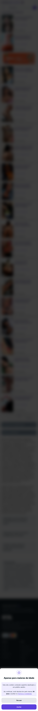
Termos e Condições (25, 694)
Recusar (19, 700)
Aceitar (19, 707)
